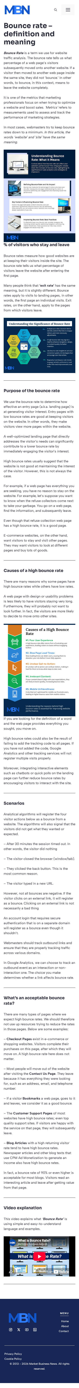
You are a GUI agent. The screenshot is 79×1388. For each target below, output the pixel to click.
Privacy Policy (13, 1354)
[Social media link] (10, 1330)
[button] (55, 9)
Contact (64, 1331)
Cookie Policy (13, 1358)
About (65, 1326)
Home (65, 1321)
